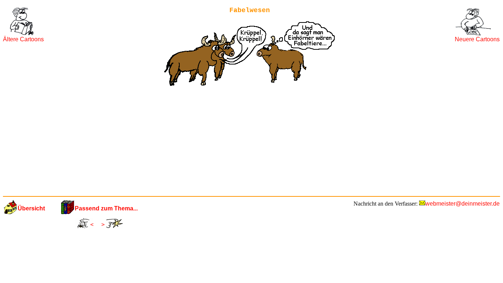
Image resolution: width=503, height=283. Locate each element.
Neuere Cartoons (477, 39)
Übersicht (31, 208)
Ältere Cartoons (23, 39)
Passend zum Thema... (106, 208)
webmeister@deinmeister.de (462, 203)
